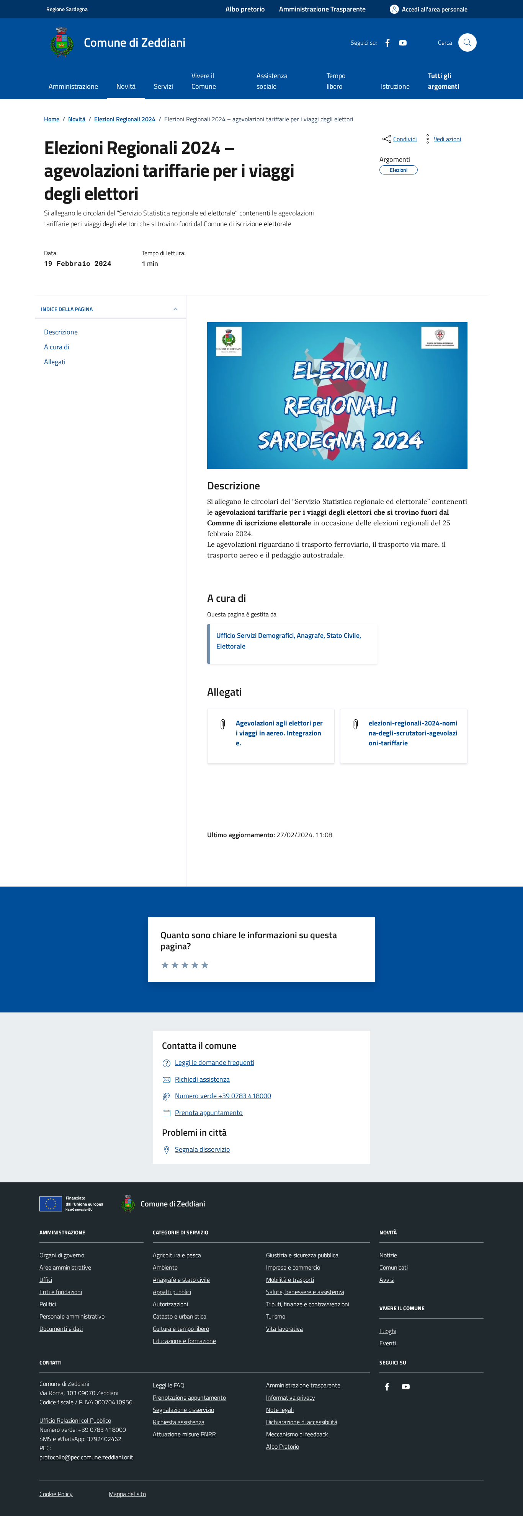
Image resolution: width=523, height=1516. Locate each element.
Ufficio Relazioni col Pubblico (75, 1420)
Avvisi (386, 1279)
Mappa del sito (127, 1493)
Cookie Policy (56, 1493)
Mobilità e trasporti (290, 1279)
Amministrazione (73, 86)
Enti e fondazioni (60, 1291)
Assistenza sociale (272, 80)
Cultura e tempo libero (181, 1328)
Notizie (388, 1255)
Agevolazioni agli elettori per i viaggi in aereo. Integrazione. (279, 733)
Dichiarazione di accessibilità (301, 1421)
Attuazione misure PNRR (184, 1434)
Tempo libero (336, 80)
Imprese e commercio (293, 1267)
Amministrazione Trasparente (322, 9)
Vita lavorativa (284, 1328)
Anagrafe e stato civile (181, 1279)
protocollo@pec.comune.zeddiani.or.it (86, 1457)
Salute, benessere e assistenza (305, 1291)
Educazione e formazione (184, 1340)
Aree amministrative (65, 1267)
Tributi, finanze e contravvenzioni (307, 1304)
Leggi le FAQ (169, 1385)
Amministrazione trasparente (303, 1385)
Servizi (163, 86)
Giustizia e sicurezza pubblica (302, 1255)
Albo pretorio (245, 9)
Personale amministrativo (72, 1316)
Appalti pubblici (172, 1291)
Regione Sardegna (67, 9)
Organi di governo (61, 1255)
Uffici (45, 1279)
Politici (47, 1304)
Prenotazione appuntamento (189, 1397)
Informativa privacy (290, 1397)
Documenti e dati (61, 1328)
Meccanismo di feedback (297, 1434)
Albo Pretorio (282, 1446)
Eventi (387, 1343)
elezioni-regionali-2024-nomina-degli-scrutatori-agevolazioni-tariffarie (413, 733)
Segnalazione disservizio (183, 1409)
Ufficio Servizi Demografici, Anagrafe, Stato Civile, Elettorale (288, 640)
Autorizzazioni (170, 1304)
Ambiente (165, 1267)
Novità (126, 86)
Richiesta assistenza (178, 1421)
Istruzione (395, 86)
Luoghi (387, 1330)
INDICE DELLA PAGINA (67, 309)
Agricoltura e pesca (177, 1255)
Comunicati (393, 1267)
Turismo (275, 1316)
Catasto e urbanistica (179, 1316)
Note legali (280, 1409)
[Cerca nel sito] (467, 42)
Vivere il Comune (203, 80)
